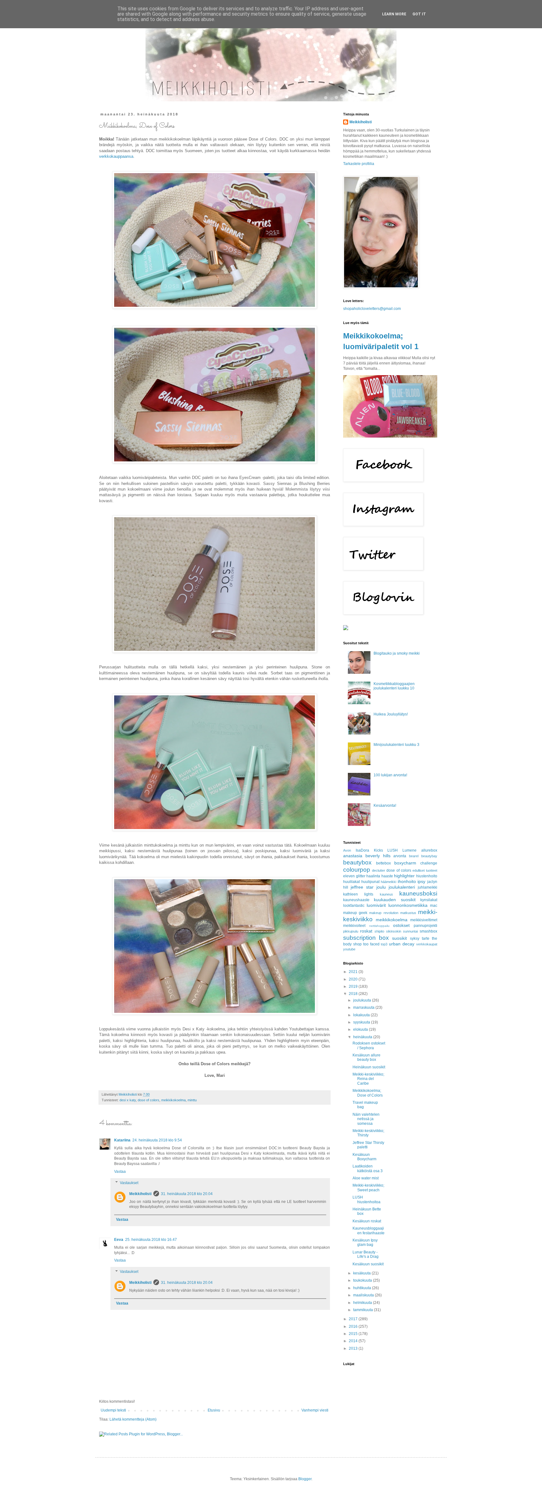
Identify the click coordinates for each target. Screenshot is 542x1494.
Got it (419, 14)
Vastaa (120, 1171)
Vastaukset (129, 1183)
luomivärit (376, 905)
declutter (378, 870)
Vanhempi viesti (314, 1410)
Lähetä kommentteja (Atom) (133, 1419)
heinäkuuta (363, 1037)
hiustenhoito (426, 876)
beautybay (429, 856)
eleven (349, 876)
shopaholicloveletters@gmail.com (372, 308)
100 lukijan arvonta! (390, 775)
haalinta (373, 876)
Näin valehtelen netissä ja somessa (366, 1119)
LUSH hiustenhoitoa (366, 1199)
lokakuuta (362, 1015)
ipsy (421, 881)
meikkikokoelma (173, 1100)
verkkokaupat (426, 944)
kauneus (386, 894)
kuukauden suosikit (394, 899)
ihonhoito (407, 881)
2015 (354, 1334)
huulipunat (370, 882)
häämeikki (388, 882)
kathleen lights (358, 894)
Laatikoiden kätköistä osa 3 (368, 1168)
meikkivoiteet (354, 925)
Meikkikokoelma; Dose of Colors (368, 1092)
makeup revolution (383, 913)
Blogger (304, 1479)
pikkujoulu (350, 931)
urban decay (401, 943)
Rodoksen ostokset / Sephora (369, 1045)
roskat (366, 930)
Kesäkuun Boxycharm (364, 1156)
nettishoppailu (379, 926)
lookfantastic (353, 905)
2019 (354, 986)
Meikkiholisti (140, 1194)
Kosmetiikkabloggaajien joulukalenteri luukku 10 (394, 686)
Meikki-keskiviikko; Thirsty (368, 1133)
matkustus (408, 913)
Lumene (409, 850)
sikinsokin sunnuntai (402, 931)
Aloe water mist (366, 1178)
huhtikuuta (362, 1288)
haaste (387, 876)
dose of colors (148, 1100)
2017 (354, 1319)
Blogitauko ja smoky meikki (397, 653)
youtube (349, 949)
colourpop (356, 869)
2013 (354, 1348)
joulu (381, 887)
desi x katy (128, 1100)
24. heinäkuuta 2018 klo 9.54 (157, 1140)
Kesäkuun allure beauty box (366, 1057)
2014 (354, 1341)
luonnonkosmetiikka (408, 905)
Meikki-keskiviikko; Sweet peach (368, 1187)
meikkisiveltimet (423, 920)
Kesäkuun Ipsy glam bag (365, 1242)
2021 (354, 972)
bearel (413, 856)
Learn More (394, 14)
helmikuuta (363, 1302)
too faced (371, 944)
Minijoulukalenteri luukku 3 (396, 744)
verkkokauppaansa (116, 156)
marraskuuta (364, 1007)
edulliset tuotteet (424, 870)
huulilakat (351, 882)
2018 (354, 994)
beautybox (357, 862)
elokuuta (361, 1029)
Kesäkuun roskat (367, 1221)
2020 (354, 979)
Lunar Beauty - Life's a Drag (366, 1254)
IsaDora (362, 850)
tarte (425, 938)
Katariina (122, 1140)
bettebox (383, 863)
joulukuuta (362, 1000)
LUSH (392, 850)
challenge (428, 863)
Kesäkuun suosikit (368, 1264)
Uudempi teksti (113, 1410)
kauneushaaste (356, 900)
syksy (414, 938)
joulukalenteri (402, 887)
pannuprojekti (425, 925)
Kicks (378, 850)
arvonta (399, 856)
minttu (192, 1100)
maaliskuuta (364, 1295)
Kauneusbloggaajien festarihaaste (369, 1230)
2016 (354, 1326)
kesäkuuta (362, 1273)
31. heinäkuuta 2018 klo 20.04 (187, 1194)
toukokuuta (363, 1280)
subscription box (366, 937)
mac (433, 905)
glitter (360, 876)
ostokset (401, 925)
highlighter (404, 875)
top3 (384, 944)
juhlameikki (427, 887)
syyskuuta (362, 1022)
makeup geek (355, 913)
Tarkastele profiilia (358, 164)
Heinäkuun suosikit (369, 1067)
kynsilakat (428, 900)
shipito (379, 931)
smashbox (428, 931)
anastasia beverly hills (367, 855)
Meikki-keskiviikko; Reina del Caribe (368, 1079)
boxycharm (405, 862)
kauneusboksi (418, 893)
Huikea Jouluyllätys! (391, 714)
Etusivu (214, 1410)
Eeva (118, 1239)
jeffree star (362, 887)
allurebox (429, 850)
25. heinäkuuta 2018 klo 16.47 (151, 1239)
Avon (347, 850)
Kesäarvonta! (385, 805)
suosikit (399, 938)
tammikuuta (363, 1310)
